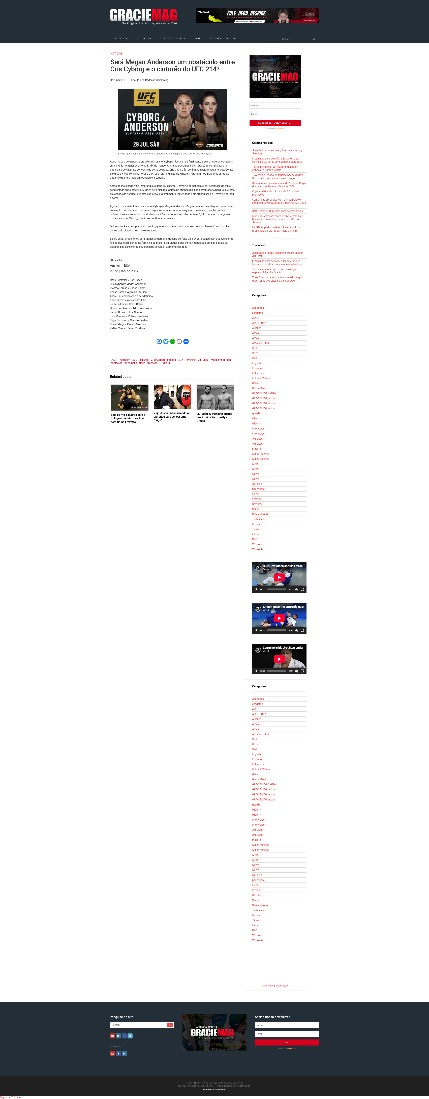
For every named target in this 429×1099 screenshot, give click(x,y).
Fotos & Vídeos (261, 378)
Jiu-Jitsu (203, 359)
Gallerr (256, 383)
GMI (197, 38)
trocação (152, 363)
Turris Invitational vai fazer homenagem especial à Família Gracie (275, 168)
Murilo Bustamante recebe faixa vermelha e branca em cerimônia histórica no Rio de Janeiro (277, 219)
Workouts (257, 549)
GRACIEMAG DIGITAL (223, 38)
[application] (279, 577)
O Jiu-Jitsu (145, 38)
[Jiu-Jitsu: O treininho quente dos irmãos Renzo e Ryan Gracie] (215, 397)
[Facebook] (124, 1035)
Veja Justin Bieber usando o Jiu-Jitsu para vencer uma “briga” (171, 416)
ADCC (255, 317)
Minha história (260, 453)
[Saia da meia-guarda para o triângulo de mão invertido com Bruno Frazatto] (129, 398)
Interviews (258, 428)
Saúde (256, 509)
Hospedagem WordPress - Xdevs (215, 1089)
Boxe (255, 353)
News (255, 473)
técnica (256, 524)
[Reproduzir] (256, 589)
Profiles (257, 499)
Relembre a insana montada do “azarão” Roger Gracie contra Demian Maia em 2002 (279, 185)
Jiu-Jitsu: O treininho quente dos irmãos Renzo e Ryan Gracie (214, 417)
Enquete (257, 368)
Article (256, 333)
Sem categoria (260, 514)
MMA (255, 463)
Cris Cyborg (158, 359)
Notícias (121, 38)
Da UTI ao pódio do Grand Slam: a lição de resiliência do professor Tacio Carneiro (276, 229)
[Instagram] (118, 1035)
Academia (258, 307)
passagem (258, 489)
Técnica (256, 529)
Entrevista (258, 373)
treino (255, 534)
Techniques (259, 519)
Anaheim (125, 359)
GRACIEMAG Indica (263, 398)
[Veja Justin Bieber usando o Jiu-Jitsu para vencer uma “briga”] (172, 397)
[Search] (314, 38)
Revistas (257, 504)
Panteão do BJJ (174, 38)
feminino (191, 359)
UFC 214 (165, 363)
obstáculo (116, 363)
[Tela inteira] (302, 589)
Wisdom (257, 544)
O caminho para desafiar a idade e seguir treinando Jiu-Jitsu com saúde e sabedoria (277, 160)
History (256, 418)
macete (256, 448)
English (256, 363)
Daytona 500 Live (10, 1097)
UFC (254, 539)
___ (254, 302)
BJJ (134, 359)
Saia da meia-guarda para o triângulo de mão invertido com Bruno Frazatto (128, 418)
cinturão (144, 359)
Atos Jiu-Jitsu (260, 343)
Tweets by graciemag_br (275, 985)
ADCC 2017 (259, 323)
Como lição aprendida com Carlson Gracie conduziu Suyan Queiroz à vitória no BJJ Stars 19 (279, 203)
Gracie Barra (259, 388)
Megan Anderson (221, 359)
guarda (256, 413)
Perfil (255, 494)
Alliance (256, 328)
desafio (171, 359)
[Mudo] (296, 589)
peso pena (131, 363)
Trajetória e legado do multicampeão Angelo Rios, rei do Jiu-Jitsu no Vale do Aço (277, 176)
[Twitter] (130, 1035)
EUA (180, 359)
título (142, 363)
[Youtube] (112, 1035)
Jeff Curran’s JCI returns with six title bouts (277, 211)
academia (257, 312)
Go (170, 1025)
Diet (254, 358)
